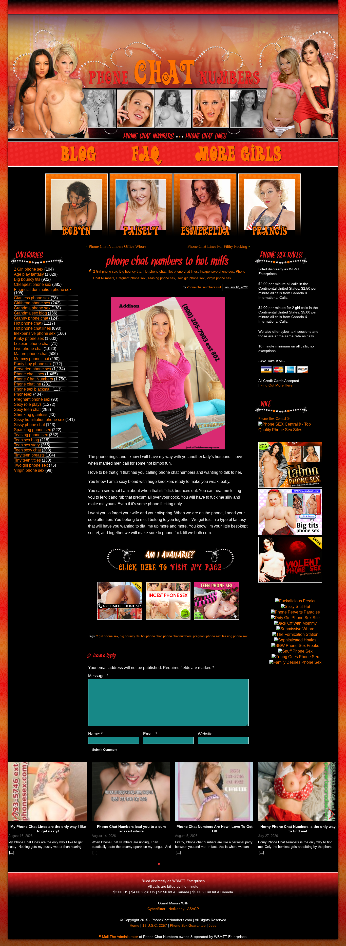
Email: (150, 734)
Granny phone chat (31, 318)
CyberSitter (156, 909)
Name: (95, 734)
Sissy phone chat (29, 425)
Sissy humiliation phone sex (39, 419)
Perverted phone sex (32, 369)
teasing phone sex (234, 636)
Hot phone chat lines (32, 328)
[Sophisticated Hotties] (290, 486)
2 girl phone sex (107, 636)
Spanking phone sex (32, 430)
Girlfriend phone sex (32, 303)
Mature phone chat (30, 354)
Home (134, 925)
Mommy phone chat (31, 359)
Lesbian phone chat (31, 343)
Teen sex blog (26, 440)
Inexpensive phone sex (34, 333)
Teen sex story (27, 445)
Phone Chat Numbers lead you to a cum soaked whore (131, 829)
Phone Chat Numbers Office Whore (117, 246)
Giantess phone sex (32, 298)
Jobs (212, 925)
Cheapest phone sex (32, 284)
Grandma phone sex (32, 308)
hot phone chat (151, 636)
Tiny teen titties (27, 460)
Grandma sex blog (30, 313)
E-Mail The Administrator (118, 937)
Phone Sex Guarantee (188, 925)
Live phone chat (28, 348)
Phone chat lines (29, 374)
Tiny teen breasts (29, 455)
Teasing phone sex (31, 435)
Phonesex (23, 394)
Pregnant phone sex (32, 399)
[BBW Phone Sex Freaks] (290, 534)
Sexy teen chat (27, 409)
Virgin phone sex (29, 470)
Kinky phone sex (29, 338)
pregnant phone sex (207, 636)
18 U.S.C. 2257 (154, 925)
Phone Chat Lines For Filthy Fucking (217, 246)
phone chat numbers (177, 636)
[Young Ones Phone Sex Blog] (216, 619)
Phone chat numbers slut (204, 287)
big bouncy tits (130, 636)
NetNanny (176, 909)
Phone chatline (27, 384)
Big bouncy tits (27, 279)
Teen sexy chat (27, 450)
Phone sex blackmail (32, 389)
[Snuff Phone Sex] (290, 581)
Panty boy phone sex (33, 364)
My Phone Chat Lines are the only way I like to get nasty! (48, 829)
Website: (206, 734)
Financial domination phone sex (42, 289)
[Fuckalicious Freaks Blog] (119, 619)
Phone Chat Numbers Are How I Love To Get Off (215, 829)
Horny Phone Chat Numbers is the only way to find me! (298, 829)
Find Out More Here (276, 385)
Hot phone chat (27, 323)
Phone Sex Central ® (274, 419)
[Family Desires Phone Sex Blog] (168, 619)
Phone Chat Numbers (33, 379)
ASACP (193, 909)
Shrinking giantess (30, 414)
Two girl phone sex (31, 465)
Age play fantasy (29, 274)
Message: (98, 676)
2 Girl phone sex (28, 269)
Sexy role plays (28, 404)
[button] (331, 814)
